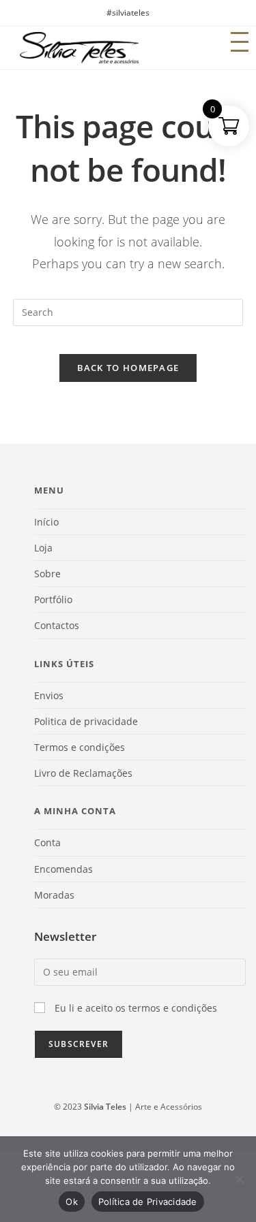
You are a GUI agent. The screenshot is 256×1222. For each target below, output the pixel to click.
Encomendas (63, 869)
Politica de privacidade (86, 721)
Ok (72, 1201)
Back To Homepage (128, 367)
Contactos (56, 625)
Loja (43, 547)
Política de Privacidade (147, 1201)
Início (46, 521)
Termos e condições (79, 747)
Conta (47, 842)
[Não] (239, 1179)
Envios (48, 695)
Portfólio (53, 599)
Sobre (47, 573)
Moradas (54, 894)
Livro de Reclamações (83, 773)
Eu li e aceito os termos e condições (136, 1007)
